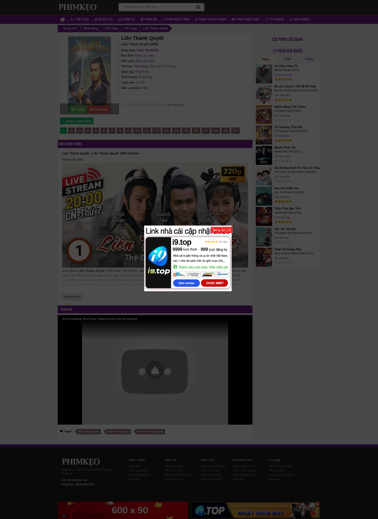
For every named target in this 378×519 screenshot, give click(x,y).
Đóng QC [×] (221, 230)
